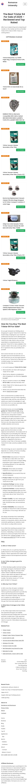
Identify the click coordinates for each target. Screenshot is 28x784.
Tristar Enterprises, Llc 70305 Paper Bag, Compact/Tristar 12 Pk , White (14, 60)
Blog (2, 723)
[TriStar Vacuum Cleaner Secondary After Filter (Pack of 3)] (14, 245)
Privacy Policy (5, 708)
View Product (20, 64)
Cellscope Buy (5, 697)
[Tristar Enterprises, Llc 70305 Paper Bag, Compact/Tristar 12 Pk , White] (14, 49)
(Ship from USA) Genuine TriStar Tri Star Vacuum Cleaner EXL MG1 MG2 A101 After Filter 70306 (13, 226)
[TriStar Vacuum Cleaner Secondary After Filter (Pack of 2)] (14, 164)
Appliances (4, 734)
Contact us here (15, 535)
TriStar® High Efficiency (10, 280)
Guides (3, 728)
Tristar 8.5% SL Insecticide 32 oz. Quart (13, 88)
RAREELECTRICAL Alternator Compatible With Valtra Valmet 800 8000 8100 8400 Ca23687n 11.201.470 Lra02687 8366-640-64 (13, 117)
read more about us (9, 537)
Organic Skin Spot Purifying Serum (10, 695)
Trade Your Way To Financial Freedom (12, 690)
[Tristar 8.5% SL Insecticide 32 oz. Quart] (14, 78)
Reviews (3, 721)
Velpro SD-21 (4, 692)
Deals (2, 726)
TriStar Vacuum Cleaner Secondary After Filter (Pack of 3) (13, 254)
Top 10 (3, 731)
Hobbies (4, 742)
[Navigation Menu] (25, 4)
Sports (3, 739)
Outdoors (4, 744)
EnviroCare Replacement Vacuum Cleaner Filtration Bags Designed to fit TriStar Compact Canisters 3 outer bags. (14, 201)
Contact (3, 713)
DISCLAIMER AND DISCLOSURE (9, 755)
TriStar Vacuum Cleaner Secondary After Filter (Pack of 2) (13, 173)
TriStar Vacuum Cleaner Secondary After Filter (10, 146)
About (3, 710)
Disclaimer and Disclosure (8, 705)
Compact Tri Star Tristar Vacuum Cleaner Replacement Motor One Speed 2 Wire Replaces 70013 (13, 307)
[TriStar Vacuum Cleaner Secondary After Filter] (14, 137)
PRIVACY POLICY (6, 752)
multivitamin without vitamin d (10, 687)
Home (3, 718)
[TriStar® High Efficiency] (14, 272)
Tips (3, 736)
